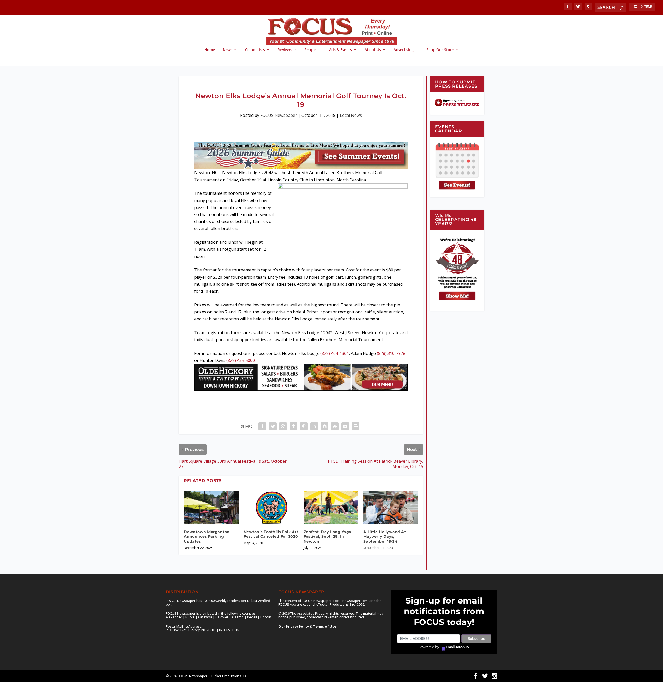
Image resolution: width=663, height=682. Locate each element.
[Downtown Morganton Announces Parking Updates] (211, 507)
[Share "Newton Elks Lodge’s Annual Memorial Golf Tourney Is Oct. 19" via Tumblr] (293, 426)
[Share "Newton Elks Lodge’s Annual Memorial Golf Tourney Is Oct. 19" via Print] (355, 426)
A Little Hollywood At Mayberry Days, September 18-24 (384, 536)
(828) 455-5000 (240, 360)
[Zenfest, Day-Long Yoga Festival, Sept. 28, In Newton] (331, 507)
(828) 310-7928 (391, 353)
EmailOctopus (457, 647)
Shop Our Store (440, 50)
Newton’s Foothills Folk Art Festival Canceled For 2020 (271, 534)
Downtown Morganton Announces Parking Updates (207, 536)
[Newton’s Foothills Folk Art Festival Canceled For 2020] (271, 507)
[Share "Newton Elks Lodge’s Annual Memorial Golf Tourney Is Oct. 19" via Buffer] (324, 426)
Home (209, 50)
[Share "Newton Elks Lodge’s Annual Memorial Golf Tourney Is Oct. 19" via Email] (345, 426)
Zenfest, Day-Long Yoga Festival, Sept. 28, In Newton (327, 536)
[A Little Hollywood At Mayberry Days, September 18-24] (390, 507)
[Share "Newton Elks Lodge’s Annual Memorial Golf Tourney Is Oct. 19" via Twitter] (273, 426)
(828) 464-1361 (334, 353)
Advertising (404, 50)
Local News (351, 115)
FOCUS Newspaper (278, 115)
